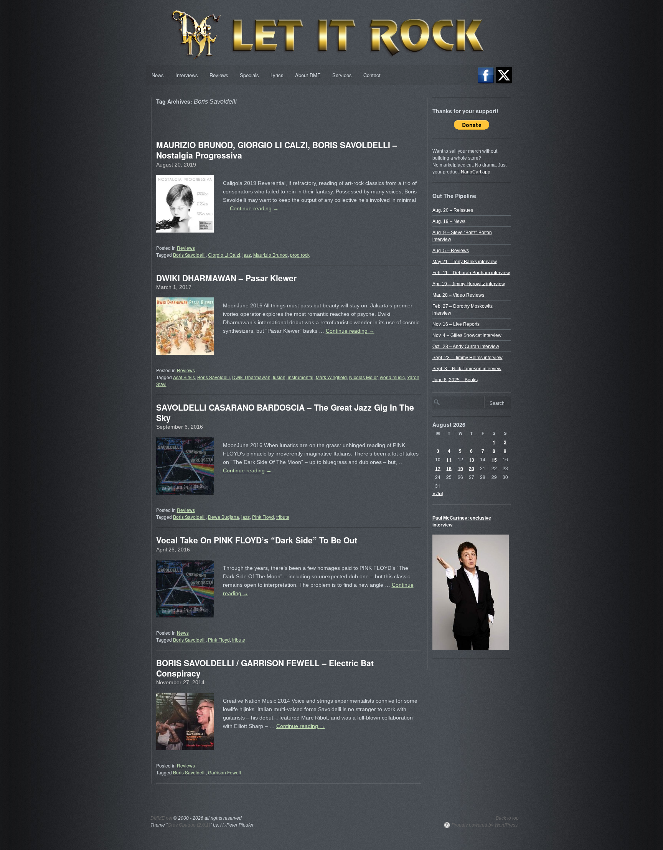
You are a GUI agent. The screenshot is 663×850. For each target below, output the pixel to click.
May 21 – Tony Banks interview (464, 261)
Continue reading (254, 208)
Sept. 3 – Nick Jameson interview (466, 368)
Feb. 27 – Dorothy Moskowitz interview (462, 309)
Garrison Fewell (224, 772)
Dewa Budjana (223, 516)
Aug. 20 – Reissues (452, 210)
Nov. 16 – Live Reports (456, 324)
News (158, 75)
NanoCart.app (475, 172)
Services (342, 75)
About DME (308, 75)
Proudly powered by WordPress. (485, 825)
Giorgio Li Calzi (224, 254)
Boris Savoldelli (189, 254)
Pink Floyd (263, 516)
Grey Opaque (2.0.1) (189, 825)
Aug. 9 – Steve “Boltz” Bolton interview (462, 235)
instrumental (300, 377)
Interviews (186, 75)
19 (460, 468)
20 (471, 468)
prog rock (300, 254)
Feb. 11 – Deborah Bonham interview (471, 272)
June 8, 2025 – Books (455, 379)
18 (449, 468)
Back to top (507, 818)
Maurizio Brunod (270, 254)
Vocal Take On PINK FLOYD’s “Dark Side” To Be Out (256, 540)
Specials (249, 75)
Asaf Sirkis (184, 377)
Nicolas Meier (363, 377)
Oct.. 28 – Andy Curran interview (465, 346)
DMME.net (161, 818)
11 (449, 459)
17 (437, 468)
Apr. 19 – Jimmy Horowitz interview (468, 283)
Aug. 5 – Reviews (450, 250)
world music (392, 377)
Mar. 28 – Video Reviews (458, 294)
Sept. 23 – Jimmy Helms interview (467, 357)
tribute (282, 516)
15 (494, 459)
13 (471, 459)
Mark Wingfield (331, 377)
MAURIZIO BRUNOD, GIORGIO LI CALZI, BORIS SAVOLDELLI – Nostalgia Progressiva (276, 150)
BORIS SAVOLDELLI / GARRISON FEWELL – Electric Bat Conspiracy (265, 668)
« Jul (437, 493)
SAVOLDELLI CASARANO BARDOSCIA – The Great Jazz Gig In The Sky (285, 412)
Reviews (218, 75)
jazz (246, 254)
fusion (279, 377)
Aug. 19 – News (448, 221)
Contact (372, 75)
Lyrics (277, 75)
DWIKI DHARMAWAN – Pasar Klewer (226, 278)
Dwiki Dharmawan (251, 377)
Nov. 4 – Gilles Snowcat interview (466, 335)
